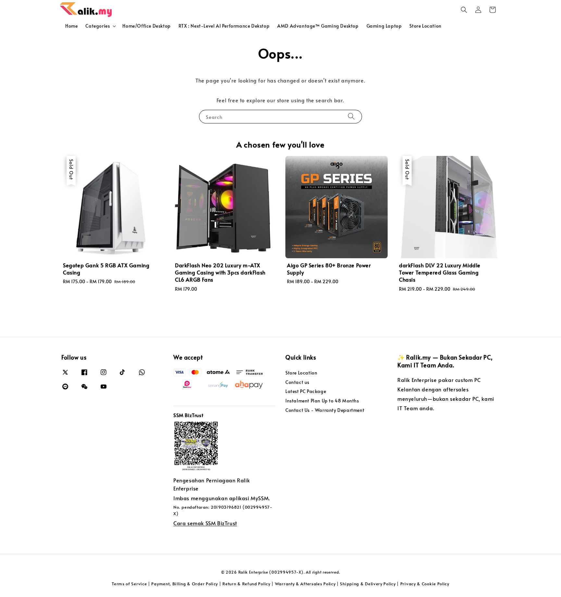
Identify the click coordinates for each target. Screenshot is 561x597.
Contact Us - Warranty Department (324, 410)
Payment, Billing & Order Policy (184, 584)
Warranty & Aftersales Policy (305, 584)
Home (71, 26)
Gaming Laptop (384, 26)
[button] (464, 10)
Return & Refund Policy (246, 584)
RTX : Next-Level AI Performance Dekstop (224, 26)
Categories (97, 26)
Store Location (425, 26)
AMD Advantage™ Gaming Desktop (317, 26)
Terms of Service (129, 584)
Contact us (297, 382)
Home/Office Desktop (146, 26)
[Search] (351, 116)
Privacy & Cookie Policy (424, 584)
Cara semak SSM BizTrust (205, 523)
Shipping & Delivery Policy (367, 584)
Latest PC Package (305, 391)
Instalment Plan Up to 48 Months (322, 401)
